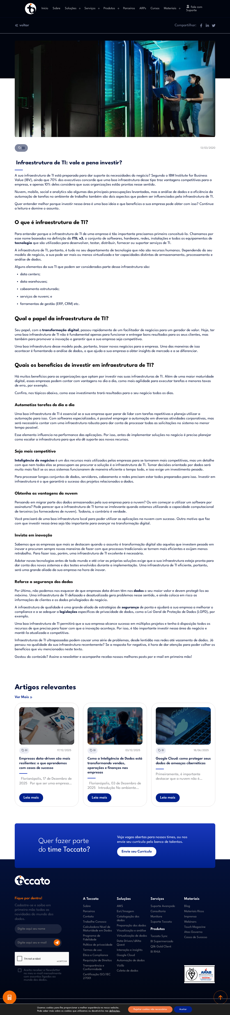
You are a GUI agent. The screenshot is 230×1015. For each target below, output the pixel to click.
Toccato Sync (159, 936)
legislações (68, 612)
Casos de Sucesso (195, 937)
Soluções (70, 8)
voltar (24, 25)
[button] (201, 25)
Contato (88, 916)
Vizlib (120, 965)
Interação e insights (129, 950)
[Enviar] (57, 942)
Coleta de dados (127, 970)
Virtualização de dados (132, 935)
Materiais (170, 8)
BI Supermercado (162, 941)
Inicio (45, 8)
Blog (187, 906)
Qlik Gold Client (161, 946)
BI (23, 148)
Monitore (156, 916)
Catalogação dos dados (128, 918)
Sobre (56, 8)
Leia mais (31, 797)
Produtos (109, 8)
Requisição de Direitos (97, 960)
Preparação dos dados (131, 925)
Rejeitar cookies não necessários (150, 1009)
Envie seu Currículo (137, 851)
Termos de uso (92, 950)
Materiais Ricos (194, 911)
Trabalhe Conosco (94, 921)
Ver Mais (22, 697)
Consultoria (158, 911)
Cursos (155, 8)
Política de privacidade (97, 944)
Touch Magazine (195, 926)
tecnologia (23, 243)
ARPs (142, 8)
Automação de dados (131, 960)
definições (114, 1011)
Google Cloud (126, 955)
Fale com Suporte (194, 9)
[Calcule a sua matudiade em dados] (9, 997)
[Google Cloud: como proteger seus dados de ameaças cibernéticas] (183, 726)
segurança (130, 607)
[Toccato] (30, 8)
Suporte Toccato (161, 921)
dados (139, 591)
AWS (120, 906)
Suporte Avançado (163, 906)
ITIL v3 (77, 238)
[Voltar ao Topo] (220, 997)
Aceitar (183, 1009)
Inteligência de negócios (35, 460)
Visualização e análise (131, 930)
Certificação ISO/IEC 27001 (97, 976)
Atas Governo (193, 932)
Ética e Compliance (95, 955)
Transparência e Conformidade (93, 967)
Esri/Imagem (125, 911)
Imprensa (190, 916)
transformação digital (60, 330)
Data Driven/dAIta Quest (129, 942)
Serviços (89, 8)
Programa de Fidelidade (91, 937)
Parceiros (129, 8)
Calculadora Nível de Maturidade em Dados (97, 928)
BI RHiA (155, 951)
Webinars (190, 921)
